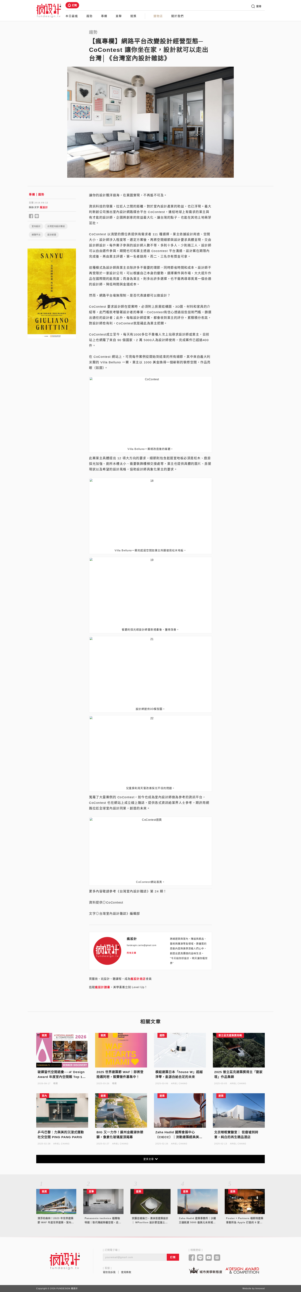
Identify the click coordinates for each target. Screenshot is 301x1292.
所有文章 (131, 953)
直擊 (119, 16)
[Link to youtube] (209, 1257)
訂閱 (74, 5)
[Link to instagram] (217, 1257)
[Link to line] (200, 1257)
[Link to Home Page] (48, 10)
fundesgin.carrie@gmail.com (141, 945)
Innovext (260, 1288)
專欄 (104, 16)
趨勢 (89, 16)
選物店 (158, 16)
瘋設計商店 (138, 978)
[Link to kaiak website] (205, 1270)
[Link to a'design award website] (242, 1270)
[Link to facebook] (192, 1257)
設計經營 (51, 235)
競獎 (133, 16)
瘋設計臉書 (102, 987)
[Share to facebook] (31, 216)
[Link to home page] (64, 1261)
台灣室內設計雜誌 (56, 226)
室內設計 (36, 226)
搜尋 (258, 6)
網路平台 (36, 235)
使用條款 (126, 1272)
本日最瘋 (71, 16)
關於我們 (177, 16)
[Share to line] (37, 216)
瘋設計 (44, 207)
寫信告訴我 (109, 1272)
